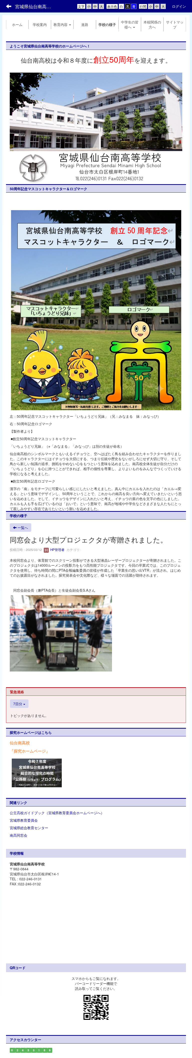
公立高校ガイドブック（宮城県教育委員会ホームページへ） (57, 812)
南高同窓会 (18, 835)
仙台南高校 (20, 743)
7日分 (18, 703)
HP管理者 (56, 549)
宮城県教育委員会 (24, 820)
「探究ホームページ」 (30, 751)
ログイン (179, 6)
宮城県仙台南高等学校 (36, 6)
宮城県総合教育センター (29, 827)
